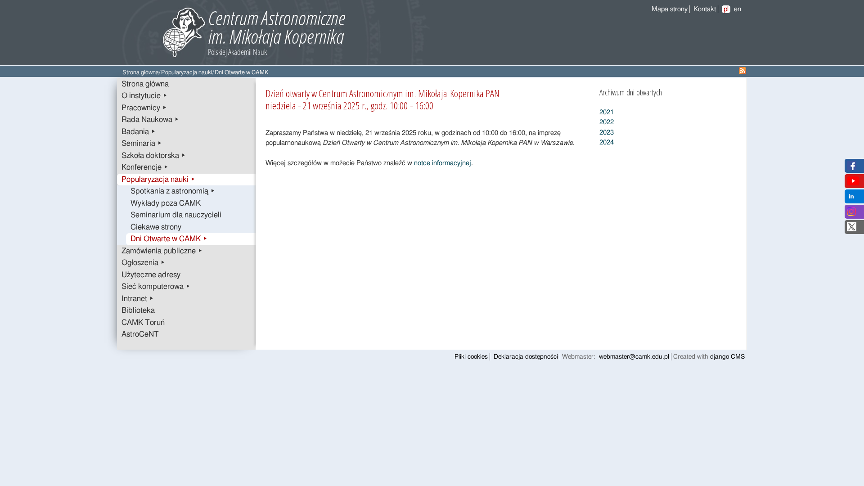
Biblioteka (138, 310)
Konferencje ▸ (145, 167)
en (737, 9)
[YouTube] (853, 183)
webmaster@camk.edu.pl (634, 357)
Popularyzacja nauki (186, 73)
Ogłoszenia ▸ (143, 262)
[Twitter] (851, 229)
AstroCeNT (140, 334)
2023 (606, 132)
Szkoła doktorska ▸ (154, 155)
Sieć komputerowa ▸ (156, 286)
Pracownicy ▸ (144, 108)
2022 (606, 122)
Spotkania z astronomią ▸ (172, 191)
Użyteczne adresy (151, 275)
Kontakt (704, 9)
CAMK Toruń (143, 322)
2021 (606, 112)
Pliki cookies (471, 357)
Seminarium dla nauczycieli (175, 215)
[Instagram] (851, 214)
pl (726, 9)
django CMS (727, 357)
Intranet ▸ (138, 298)
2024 (606, 142)
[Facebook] (851, 168)
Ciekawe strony (155, 227)
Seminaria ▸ (142, 143)
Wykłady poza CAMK (165, 203)
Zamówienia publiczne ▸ (162, 251)
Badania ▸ (139, 131)
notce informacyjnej (442, 163)
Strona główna (140, 73)
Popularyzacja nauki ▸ (158, 179)
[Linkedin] (851, 198)
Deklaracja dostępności (526, 357)
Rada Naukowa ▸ (150, 119)
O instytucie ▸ (144, 95)
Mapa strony (670, 9)
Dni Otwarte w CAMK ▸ (168, 239)
